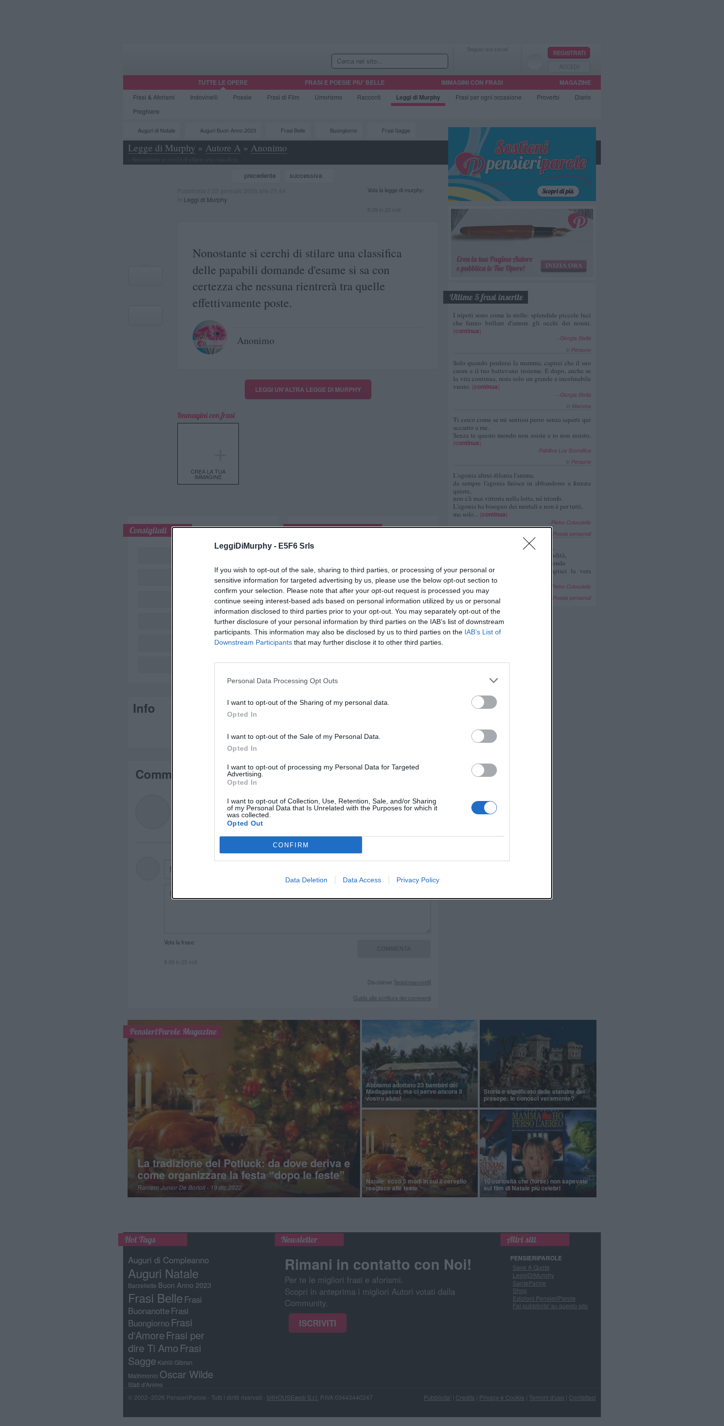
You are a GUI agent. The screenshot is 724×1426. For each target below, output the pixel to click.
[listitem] (362, 680)
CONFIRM (291, 845)
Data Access (362, 880)
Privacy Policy (417, 880)
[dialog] (362, 713)
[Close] (532, 546)
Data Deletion (306, 880)
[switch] (484, 702)
